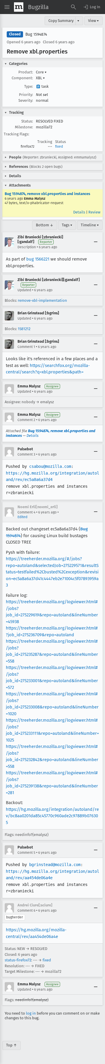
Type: (28, 86)
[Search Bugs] (73, 7)
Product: (25, 72)
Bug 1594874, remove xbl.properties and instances (47, 194)
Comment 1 (26, 347)
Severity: (25, 100)
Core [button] (41, 72)
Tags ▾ (67, 225)
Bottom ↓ (44, 225)
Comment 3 (26, 454)
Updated (24, 290)
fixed (59, 146)
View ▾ (93, 20)
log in (31, 1013)
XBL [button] (40, 78)
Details (79, 212)
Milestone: (24, 127)
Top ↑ (11, 1045)
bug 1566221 (37, 259)
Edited (22, 517)
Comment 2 (26, 420)
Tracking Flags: (16, 134)
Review (94, 212)
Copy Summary (61, 20)
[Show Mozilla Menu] (18, 7)
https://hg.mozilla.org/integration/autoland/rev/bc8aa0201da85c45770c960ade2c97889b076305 (52, 816)
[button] (91, 7)
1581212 (24, 329)
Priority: (26, 94)
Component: (22, 78)
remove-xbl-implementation (42, 300)
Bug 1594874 (36, 34)
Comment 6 (26, 910)
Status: (27, 121)
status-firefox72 (18, 960)
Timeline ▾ (90, 225)
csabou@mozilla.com (50, 466)
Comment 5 (26, 853)
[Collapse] (95, 242)
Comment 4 (26, 512)
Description (27, 247)
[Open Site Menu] (7, 7)
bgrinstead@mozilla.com (54, 864)
